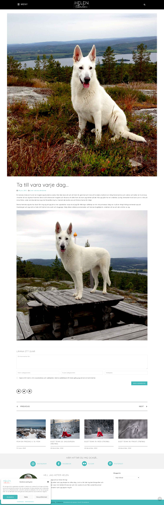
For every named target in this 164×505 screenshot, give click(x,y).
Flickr (91, 464)
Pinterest (118, 464)
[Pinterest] (110, 463)
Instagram (42, 464)
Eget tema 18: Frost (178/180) (131, 441)
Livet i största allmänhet (38, 190)
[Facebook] (58, 463)
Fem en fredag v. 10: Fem (28, 441)
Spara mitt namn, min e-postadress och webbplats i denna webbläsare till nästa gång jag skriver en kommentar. (57, 378)
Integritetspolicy (29, 501)
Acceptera (10, 497)
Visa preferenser (41, 497)
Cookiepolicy (20, 501)
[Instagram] (33, 463)
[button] (48, 482)
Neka (26, 497)
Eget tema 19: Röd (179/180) (96, 441)
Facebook (67, 464)
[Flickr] (84, 463)
